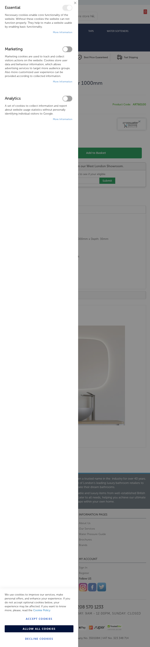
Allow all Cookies (39, 629)
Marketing (67, 49)
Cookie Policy (41, 610)
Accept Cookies (39, 619)
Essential (67, 8)
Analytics (67, 98)
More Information (62, 32)
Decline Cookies (39, 639)
